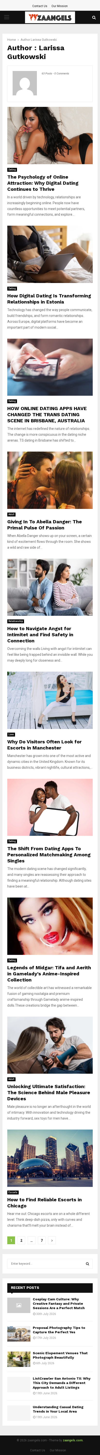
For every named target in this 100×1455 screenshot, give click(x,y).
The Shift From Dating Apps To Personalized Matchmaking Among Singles (49, 855)
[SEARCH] (87, 1264)
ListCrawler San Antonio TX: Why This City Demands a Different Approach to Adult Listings (62, 1382)
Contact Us (39, 6)
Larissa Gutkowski (44, 39)
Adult (11, 514)
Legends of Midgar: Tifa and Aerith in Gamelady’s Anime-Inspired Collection (49, 974)
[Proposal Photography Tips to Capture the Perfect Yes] (18, 1334)
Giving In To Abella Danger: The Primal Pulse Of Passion (44, 525)
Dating (12, 169)
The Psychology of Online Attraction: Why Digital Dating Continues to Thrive (42, 183)
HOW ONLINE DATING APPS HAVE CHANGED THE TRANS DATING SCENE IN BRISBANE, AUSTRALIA (47, 414)
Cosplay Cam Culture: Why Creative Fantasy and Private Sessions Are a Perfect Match (59, 1303)
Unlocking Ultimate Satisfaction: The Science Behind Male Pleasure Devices (48, 1092)
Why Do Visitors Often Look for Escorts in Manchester (44, 745)
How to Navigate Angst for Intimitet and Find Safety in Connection (40, 635)
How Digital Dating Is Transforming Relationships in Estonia (49, 299)
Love (11, 734)
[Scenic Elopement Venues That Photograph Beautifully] (18, 1359)
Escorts (12, 1192)
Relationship (15, 621)
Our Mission (59, 6)
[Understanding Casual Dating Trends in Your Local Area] (18, 1413)
